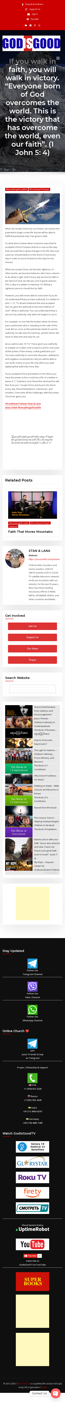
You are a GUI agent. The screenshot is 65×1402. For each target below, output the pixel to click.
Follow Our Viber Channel (32, 995)
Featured (13, 526)
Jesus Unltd (11, 407)
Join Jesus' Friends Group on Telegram (32, 1054)
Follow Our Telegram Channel (32, 972)
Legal (44, 1387)
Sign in (35, 14)
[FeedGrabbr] (32, 873)
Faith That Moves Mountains (30, 531)
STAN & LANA (39, 551)
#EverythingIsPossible (16, 189)
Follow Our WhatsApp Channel (32, 1018)
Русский (34, 19)
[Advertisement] (33, 903)
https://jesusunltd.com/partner (44, 559)
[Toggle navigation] (58, 58)
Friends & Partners (34, 4)
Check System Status (32, 1225)
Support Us (34, 9)
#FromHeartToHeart (39, 189)
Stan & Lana (34, 403)
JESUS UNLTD (23, 1383)
